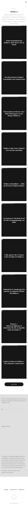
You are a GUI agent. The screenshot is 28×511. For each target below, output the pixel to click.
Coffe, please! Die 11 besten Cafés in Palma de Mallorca (14, 256)
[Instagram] (15, 484)
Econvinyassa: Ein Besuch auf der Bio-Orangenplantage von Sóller (14, 220)
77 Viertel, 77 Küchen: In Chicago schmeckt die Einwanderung (16, 442)
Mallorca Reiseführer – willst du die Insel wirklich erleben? (14, 185)
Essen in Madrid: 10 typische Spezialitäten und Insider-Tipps (15, 447)
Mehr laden (14, 384)
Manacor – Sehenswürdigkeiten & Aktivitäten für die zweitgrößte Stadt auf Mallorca (14, 327)
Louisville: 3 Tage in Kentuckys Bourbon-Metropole (15, 437)
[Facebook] (12, 484)
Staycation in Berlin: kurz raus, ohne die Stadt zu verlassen (17, 431)
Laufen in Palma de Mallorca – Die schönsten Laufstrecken (14, 362)
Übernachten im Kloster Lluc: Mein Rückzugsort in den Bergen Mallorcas (14, 114)
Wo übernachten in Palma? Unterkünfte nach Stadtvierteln (14, 78)
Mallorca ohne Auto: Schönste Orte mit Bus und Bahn (14, 149)
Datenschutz (13, 489)
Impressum (21, 489)
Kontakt (6, 489)
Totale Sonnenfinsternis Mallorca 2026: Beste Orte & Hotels (14, 43)
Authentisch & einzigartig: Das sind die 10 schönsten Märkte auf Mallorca (14, 291)
